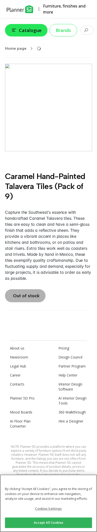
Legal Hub (18, 366)
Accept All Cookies (48, 522)
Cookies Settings (48, 508)
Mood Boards (21, 412)
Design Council (70, 357)
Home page (15, 48)
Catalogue (30, 30)
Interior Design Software (70, 387)
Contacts (17, 384)
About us (17, 348)
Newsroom (19, 357)
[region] (48, 503)
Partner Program (72, 366)
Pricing (63, 348)
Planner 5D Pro (22, 398)
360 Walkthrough (72, 412)
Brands (63, 30)
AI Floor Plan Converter (20, 423)
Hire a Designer (70, 421)
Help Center (67, 375)
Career (15, 375)
